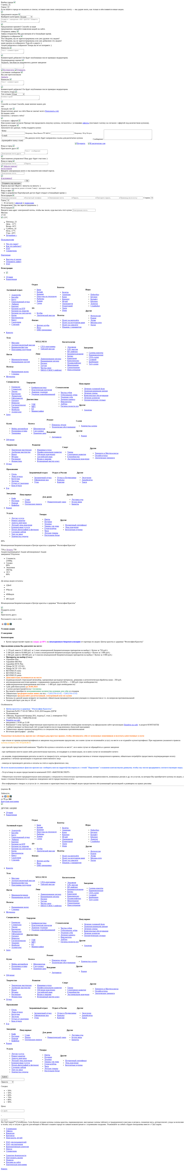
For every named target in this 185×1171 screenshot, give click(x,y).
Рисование (16, 459)
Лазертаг (94, 304)
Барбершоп (93, 362)
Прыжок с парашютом (71, 327)
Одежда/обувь (50, 528)
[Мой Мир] (10, 624)
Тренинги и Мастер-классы (106, 453)
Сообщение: (98, 139)
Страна (4, 5)
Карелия (60, 482)
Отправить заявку (13, 262)
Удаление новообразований (43, 394)
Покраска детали (59, 425)
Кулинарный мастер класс (48, 461)
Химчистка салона (89, 426)
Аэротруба (16, 295)
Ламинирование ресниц (51, 359)
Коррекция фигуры (19, 347)
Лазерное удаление (39, 392)
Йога (39, 327)
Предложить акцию (14, 1158)
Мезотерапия (73, 365)
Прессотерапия (73, 370)
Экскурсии (86, 477)
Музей (65, 301)
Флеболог (15, 410)
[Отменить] (20, 70)
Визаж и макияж (44, 459)
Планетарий (67, 306)
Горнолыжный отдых (20, 302)
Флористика (16, 461)
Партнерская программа (16, 1164)
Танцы (70, 452)
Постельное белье (52, 535)
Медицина (10, 376)
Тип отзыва (6, 94)
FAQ (8, 248)
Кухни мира (77, 502)
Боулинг (94, 297)
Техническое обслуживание (64, 427)
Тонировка (16, 433)
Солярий (92, 359)
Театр (64, 308)
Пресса (9, 1149)
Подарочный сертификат (76, 525)
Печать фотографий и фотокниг (25, 529)
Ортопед (15, 400)
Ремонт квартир (18, 520)
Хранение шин (39, 433)
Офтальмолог (17, 398)
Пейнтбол (94, 294)
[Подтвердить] (7, 70)
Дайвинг (15, 304)
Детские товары (51, 533)
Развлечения (11, 279)
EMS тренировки (44, 330)
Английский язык (44, 457)
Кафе (13, 498)
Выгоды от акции (13, 259)
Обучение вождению (46, 454)
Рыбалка (40, 299)
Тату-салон (93, 364)
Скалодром (16, 322)
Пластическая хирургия (41, 390)
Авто (8, 414)
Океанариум (67, 304)
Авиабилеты (87, 480)
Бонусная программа (10, 801)
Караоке (40, 294)
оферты (86, 123)
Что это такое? (12, 244)
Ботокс (70, 356)
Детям (93, 320)
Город (3, 7)
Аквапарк (66, 294)
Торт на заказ (17, 534)
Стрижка (15, 374)
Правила (9, 1160)
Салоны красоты (96, 353)
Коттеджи (15, 479)
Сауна (39, 303)
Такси (84, 482)
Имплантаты (66, 402)
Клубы (40, 313)
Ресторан (15, 501)
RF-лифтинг (72, 351)
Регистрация (6, 168)
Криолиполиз (73, 361)
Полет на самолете (70, 325)
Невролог (15, 403)
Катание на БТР (18, 308)
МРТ (33, 406)
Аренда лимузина (19, 523)
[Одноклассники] (8, 624)
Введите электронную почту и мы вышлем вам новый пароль (27, 171)
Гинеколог (15, 387)
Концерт (65, 299)
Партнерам (5, 255)
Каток (14, 315)
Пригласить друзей (14, 1138)
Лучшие (9, 277)
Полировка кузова (19, 431)
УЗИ (33, 404)
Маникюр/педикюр (19, 359)
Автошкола (56, 437)
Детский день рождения (21, 525)
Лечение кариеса (68, 399)
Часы (46, 531)
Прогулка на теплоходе (47, 296)
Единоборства (73, 457)
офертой (18, 203)
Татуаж (44, 365)
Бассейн (14, 297)
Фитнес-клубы (43, 325)
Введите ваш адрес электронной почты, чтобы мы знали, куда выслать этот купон (36, 210)
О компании (11, 1129)
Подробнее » (11, 235)
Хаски (93, 325)
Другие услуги (17, 518)
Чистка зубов (66, 392)
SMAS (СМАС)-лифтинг (51, 370)
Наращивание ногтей (20, 362)
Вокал (14, 454)
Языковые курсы (44, 450)
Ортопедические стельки (95, 400)
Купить (10, 550)
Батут (13, 299)
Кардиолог (16, 394)
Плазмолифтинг (74, 363)
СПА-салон (94, 357)
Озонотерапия (73, 367)
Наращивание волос (20, 372)
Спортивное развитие (76, 454)
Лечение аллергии (92, 398)
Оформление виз (41, 480)
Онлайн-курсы (101, 455)
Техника (48, 524)
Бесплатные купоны (74, 529)
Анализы (88, 410)
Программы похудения (21, 349)
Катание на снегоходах (21, 313)
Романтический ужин (56, 502)
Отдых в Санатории (20, 483)
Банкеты (75, 504)
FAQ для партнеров (14, 1144)
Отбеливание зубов (69, 395)
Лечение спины (91, 393)
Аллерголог (16, 412)
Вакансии (10, 1133)
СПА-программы (48, 346)
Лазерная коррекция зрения (96, 391)
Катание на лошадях (20, 311)
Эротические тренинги (105, 458)
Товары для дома (51, 526)
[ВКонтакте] (5, 624)
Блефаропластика (38, 387)
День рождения (71, 527)
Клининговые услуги (20, 527)
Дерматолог (16, 396)
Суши (27, 499)
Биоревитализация (75, 354)
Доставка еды (77, 499)
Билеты (65, 292)
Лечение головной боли (94, 389)
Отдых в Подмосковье (66, 477)
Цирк (64, 310)
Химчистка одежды (19, 536)
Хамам (40, 301)
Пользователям (7, 240)
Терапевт (15, 407)
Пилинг (44, 363)
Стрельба (15, 324)
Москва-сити (96, 322)
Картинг (15, 306)
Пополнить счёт (52, 111)
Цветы (47, 519)
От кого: (47, 133)
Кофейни (15, 505)
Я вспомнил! (6, 178)
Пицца (28, 502)
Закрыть (4, 77)
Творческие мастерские (21, 450)
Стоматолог (16, 389)
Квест (13, 320)
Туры (36, 482)
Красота (9, 332)
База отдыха (16, 485)
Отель (14, 474)
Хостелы (15, 481)
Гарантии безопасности (16, 1155)
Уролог (14, 391)
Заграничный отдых (43, 477)
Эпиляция (71, 347)
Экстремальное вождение (78, 459)
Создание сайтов (18, 532)
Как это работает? (13, 246)
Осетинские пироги (33, 504)
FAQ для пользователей (16, 1142)
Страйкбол (95, 306)
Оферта (9, 1131)
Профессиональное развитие (49, 452)
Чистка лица (46, 368)
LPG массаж (72, 349)
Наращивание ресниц (50, 361)
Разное (93, 318)
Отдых (9, 464)
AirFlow (64, 404)
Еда (7, 488)
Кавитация (72, 358)
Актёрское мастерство (20, 452)
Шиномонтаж (39, 429)
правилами (29, 203)
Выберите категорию (10, 17)
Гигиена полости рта (70, 406)
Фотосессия (95, 316)
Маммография (37, 411)
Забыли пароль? (10, 166)
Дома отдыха (17, 476)
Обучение (10, 440)
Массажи (15, 343)
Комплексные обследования (96, 395)
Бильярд (94, 299)
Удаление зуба (67, 397)
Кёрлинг (94, 301)
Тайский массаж (48, 349)
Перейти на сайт (13, 720)
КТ (32, 409)
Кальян (40, 292)
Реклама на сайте (13, 1162)
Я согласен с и (19, 203)
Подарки (48, 522)
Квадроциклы (17, 318)
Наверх (4, 1169)
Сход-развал (38, 431)
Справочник (11, 251)
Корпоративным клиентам (17, 1147)
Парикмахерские (96, 355)
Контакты (10, 1135)
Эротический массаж (46, 315)
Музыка (14, 457)
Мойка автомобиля (19, 429)
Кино (64, 297)
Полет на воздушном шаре (73, 322)
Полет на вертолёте (70, 320)
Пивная (14, 503)
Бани (39, 290)
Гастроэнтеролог (18, 405)
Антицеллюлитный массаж (23, 345)
